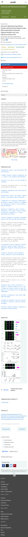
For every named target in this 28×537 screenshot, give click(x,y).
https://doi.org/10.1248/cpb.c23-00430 (12, 54)
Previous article (6, 429)
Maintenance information (7, 514)
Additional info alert (9, 442)
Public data (3, 502)
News (2, 511)
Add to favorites (8, 440)
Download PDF (7, 67)
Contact (2, 532)
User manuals (4, 525)
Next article (22, 429)
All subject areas (5, 484)
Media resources (4, 519)
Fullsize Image (14, 159)
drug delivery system (9, 44)
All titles (3, 482)
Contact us (5, 86)
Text (5, 81)
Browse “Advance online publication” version (12, 57)
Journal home (5, 17)
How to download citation (7, 83)
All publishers (4, 486)
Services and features (6, 500)
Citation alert (7, 444)
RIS (4, 72)
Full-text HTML (6, 64)
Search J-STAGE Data (6, 491)
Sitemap (3, 535)
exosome (24, 44)
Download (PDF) (4, 402)
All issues (13, 17)
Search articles (4, 489)
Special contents (5, 516)
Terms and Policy (5, 505)
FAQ (2, 530)
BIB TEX (5, 77)
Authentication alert (9, 447)
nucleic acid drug (18, 44)
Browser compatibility (6, 527)
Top (14, 476)
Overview (3, 498)
